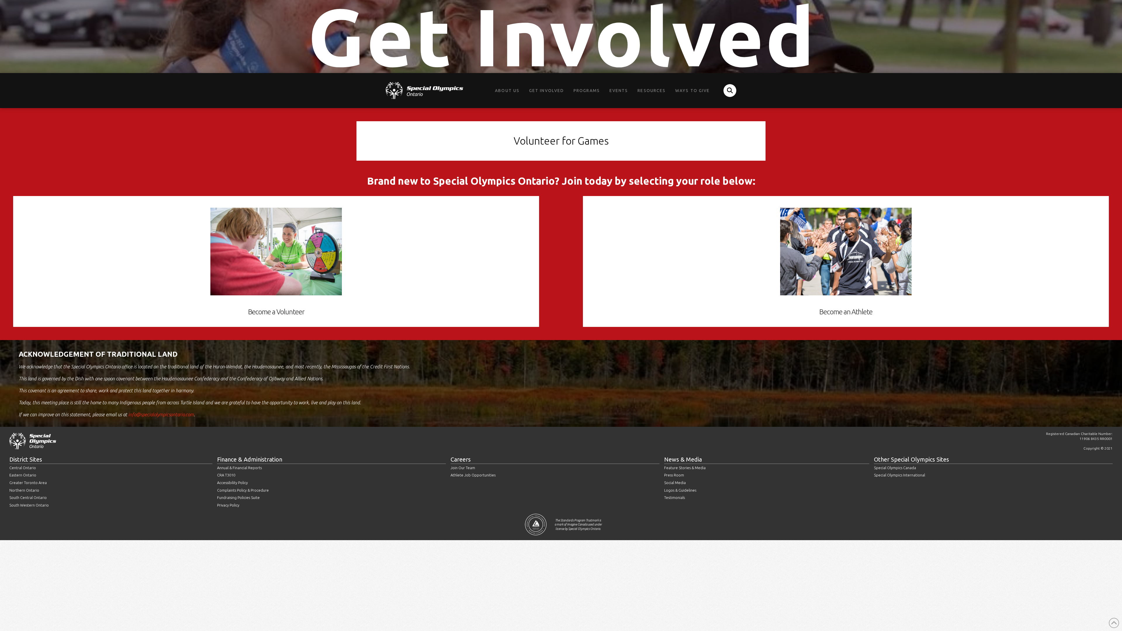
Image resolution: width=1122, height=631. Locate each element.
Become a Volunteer (276, 312)
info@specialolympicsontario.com (161, 414)
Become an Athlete (845, 312)
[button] (729, 90)
